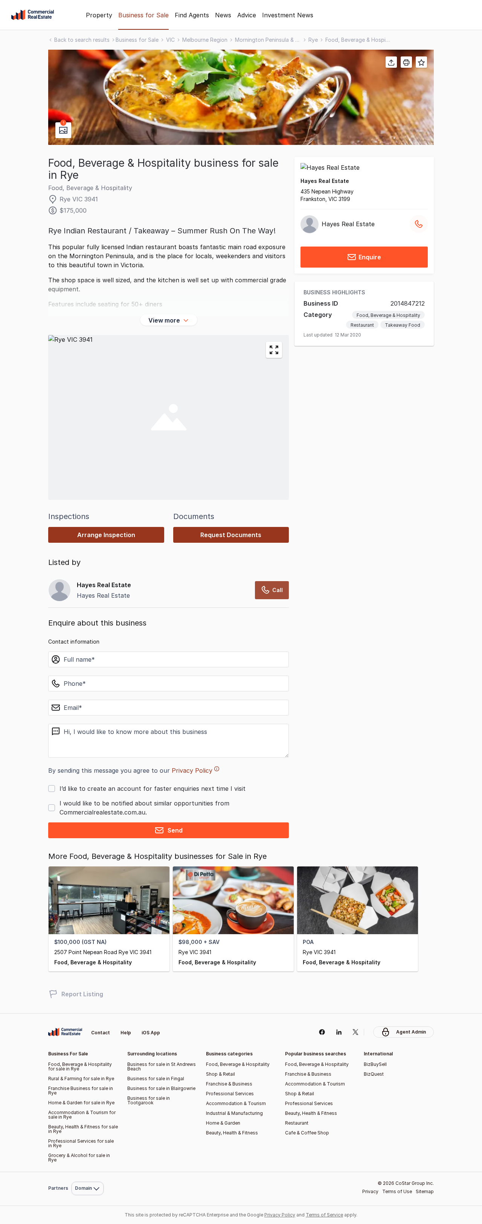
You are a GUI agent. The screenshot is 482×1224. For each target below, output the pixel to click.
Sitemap (425, 1191)
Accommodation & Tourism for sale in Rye (82, 1115)
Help (125, 1032)
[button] (241, 97)
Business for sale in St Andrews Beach (161, 1066)
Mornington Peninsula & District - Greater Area (268, 40)
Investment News (287, 15)
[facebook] (321, 1032)
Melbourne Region (204, 40)
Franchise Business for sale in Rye (80, 1090)
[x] (355, 1032)
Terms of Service (324, 1215)
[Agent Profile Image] (59, 590)
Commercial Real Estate (32, 15)
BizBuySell (375, 1064)
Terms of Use (397, 1191)
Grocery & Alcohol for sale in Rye (79, 1157)
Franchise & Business (229, 1084)
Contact (100, 1032)
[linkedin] (338, 1032)
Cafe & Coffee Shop (307, 1133)
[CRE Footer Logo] (65, 1032)
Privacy (370, 1191)
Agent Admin (411, 1032)
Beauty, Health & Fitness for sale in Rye (83, 1129)
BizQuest (374, 1074)
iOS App (151, 1032)
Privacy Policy (192, 770)
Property (99, 15)
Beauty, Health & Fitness (232, 1133)
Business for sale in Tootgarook (148, 1100)
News (223, 15)
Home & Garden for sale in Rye (81, 1102)
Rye (313, 40)
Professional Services (230, 1093)
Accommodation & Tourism (236, 1103)
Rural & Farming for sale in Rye (81, 1078)
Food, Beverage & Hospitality (358, 40)
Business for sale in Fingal (155, 1078)
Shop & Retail (220, 1074)
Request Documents (230, 535)
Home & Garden (223, 1123)
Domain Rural (87, 1172)
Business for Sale (143, 15)
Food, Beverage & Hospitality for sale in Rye (80, 1066)
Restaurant (362, 325)
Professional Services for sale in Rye (81, 1143)
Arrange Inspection (106, 535)
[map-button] (274, 350)
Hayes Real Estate (324, 181)
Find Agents (192, 15)
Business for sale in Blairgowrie (161, 1088)
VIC (170, 40)
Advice (246, 15)
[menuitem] (87, 1172)
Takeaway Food (402, 325)
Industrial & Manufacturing (234, 1113)
